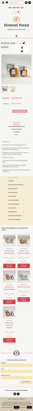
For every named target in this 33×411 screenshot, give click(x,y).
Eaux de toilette (12, 208)
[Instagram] (29, 2)
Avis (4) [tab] (16, 134)
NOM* (2, 369)
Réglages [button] (16, 409)
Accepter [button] (16, 407)
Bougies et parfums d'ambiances (15, 184)
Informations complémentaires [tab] (16, 126)
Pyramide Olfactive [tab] (16, 129)
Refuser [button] (29, 407)
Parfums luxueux (12, 211)
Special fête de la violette (14, 219)
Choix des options (9, 265)
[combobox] (16, 2)
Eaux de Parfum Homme (13, 204)
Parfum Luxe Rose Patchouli (9, 252)
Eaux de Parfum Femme (13, 200)
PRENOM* (3, 363)
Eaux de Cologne (12, 196)
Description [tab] (16, 123)
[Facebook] (26, 2)
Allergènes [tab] (17, 132)
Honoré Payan (16, 25)
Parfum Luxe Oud (24, 287)
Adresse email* (5, 375)
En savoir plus (23, 407)
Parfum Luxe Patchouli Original (9, 325)
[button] (16, 36)
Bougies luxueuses (12, 188)
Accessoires (11, 181)
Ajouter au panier (20, 111)
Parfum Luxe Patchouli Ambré (9, 288)
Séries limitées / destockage (14, 215)
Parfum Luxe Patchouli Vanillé (23, 252)
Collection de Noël (12, 192)
